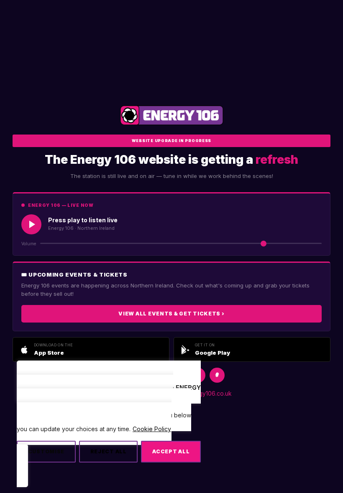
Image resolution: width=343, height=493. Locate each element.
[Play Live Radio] (31, 224)
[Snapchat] (217, 375)
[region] (109, 427)
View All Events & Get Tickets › (171, 313)
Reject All (108, 451)
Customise (46, 451)
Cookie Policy (152, 428)
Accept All (170, 451)
